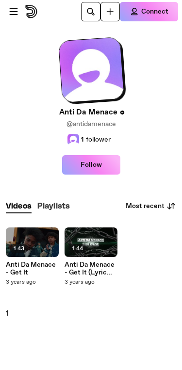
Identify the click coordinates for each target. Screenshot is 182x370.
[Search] (90, 11)
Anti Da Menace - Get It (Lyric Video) (90, 268)
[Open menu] (13, 11)
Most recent (145, 206)
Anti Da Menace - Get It (31, 268)
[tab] (19, 206)
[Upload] (110, 11)
